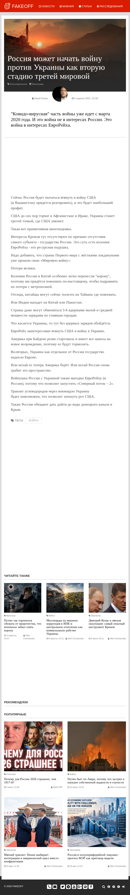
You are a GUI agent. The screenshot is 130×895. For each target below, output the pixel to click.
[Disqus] (65, 526)
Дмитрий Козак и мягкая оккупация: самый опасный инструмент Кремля (107, 624)
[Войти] (123, 887)
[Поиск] (103, 887)
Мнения (68, 6)
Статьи (86, 6)
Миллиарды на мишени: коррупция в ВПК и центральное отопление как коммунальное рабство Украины (64, 627)
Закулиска (96, 616)
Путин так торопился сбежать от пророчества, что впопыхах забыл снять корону (22, 625)
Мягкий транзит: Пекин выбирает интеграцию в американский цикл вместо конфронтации (31, 858)
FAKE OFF (57, 787)
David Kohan (41, 98)
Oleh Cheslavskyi (76, 638)
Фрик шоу (10, 616)
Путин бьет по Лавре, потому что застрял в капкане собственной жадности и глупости (96, 780)
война (33, 420)
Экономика (75, 850)
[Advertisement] (65, 166)
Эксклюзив (37, 84)
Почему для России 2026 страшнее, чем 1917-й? (30, 780)
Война (52, 616)
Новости (48, 6)
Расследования (111, 6)
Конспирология (18, 84)
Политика (11, 774)
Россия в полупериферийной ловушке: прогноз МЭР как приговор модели (93, 856)
